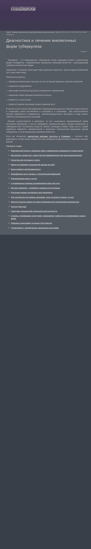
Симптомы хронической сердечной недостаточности (34, 211)
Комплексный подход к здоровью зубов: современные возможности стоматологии (47, 150)
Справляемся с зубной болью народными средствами (35, 227)
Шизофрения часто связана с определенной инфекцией (35, 174)
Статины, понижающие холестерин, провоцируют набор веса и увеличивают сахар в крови (48, 217)
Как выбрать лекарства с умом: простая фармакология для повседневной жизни (46, 155)
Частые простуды (18, 206)
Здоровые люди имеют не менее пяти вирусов (31, 223)
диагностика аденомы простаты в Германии (49, 136)
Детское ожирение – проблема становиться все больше (35, 188)
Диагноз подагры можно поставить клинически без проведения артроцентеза (45, 201)
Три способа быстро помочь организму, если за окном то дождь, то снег (42, 197)
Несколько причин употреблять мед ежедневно (31, 192)
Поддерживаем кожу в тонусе (24, 178)
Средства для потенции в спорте (25, 160)
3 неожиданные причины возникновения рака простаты (35, 183)
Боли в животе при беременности (26, 169)
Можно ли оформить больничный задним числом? (33, 164)
